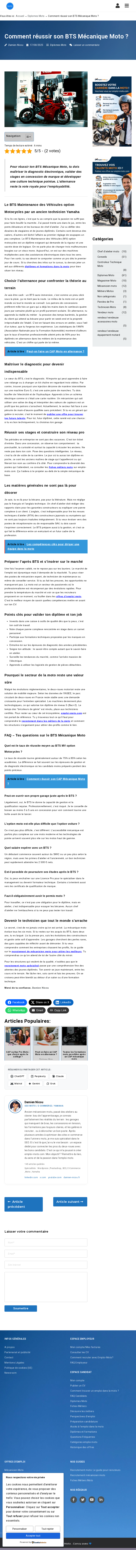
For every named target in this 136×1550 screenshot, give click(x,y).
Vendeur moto (106, 312)
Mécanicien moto (107, 286)
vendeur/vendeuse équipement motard (109, 333)
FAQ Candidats (78, 1396)
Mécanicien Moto (14, 1470)
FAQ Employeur (79, 1362)
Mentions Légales (14, 1362)
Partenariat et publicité (17, 1352)
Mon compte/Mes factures (85, 1347)
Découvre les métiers (82, 1411)
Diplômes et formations (83, 1431)
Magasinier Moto (107, 280)
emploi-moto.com (71, 713)
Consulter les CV (79, 1352)
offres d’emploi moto (68, 596)
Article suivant (68, 1202)
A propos (9, 1347)
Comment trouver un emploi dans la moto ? (94, 1390)
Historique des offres (82, 1447)
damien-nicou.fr (72, 1177)
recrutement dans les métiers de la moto (46, 721)
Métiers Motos (106, 291)
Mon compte (77, 1380)
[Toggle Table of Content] (26, 137)
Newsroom (10, 1372)
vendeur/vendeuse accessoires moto (108, 319)
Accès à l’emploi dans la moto (87, 1426)
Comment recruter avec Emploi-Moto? (91, 1357)
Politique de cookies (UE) (18, 1367)
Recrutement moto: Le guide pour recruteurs (95, 1470)
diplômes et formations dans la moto (47, 266)
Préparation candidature (84, 1421)
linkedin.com (31, 1177)
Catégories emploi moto (83, 1442)
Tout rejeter (47, 1529)
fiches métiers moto (61, 467)
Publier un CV (77, 1385)
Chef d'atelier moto (108, 251)
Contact (8, 1357)
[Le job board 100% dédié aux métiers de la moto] (9, 6)
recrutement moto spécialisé (21, 965)
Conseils (102, 256)
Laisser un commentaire (86, 45)
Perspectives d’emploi (82, 1416)
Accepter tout (33, 1535)
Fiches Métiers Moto (81, 1480)
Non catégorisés (107, 296)
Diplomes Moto (36, 16)
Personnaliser (19, 1529)
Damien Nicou (15, 45)
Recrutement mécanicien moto (87, 1475)
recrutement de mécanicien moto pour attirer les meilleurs (47, 951)
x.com (43, 1177)
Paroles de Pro (106, 301)
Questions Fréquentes (82, 1437)
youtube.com (55, 1177)
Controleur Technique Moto (110, 264)
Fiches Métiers (78, 1406)
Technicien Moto (107, 307)
